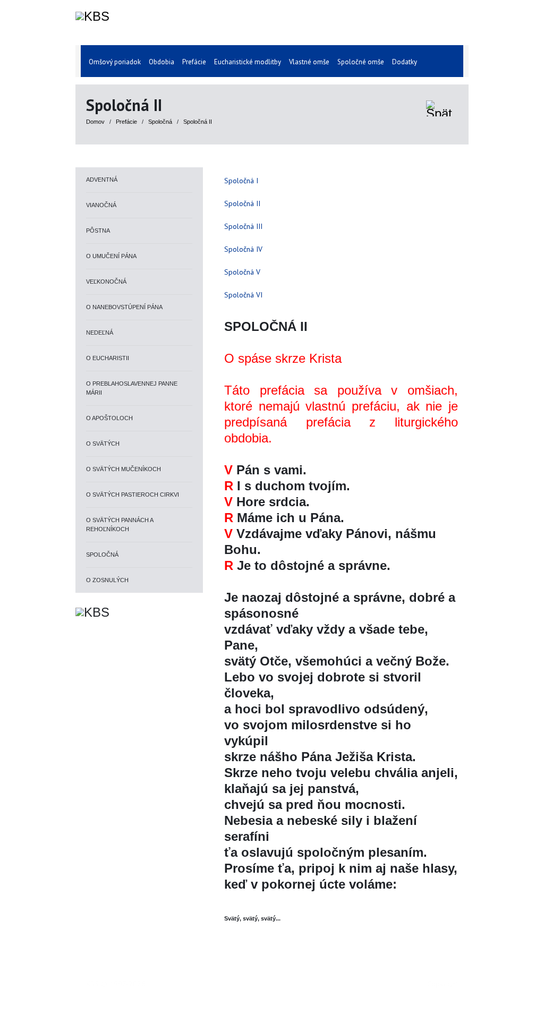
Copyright (442, 984)
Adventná (101, 179)
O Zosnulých (107, 580)
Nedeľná (99, 332)
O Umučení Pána (111, 256)
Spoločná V (242, 272)
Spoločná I (241, 180)
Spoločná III (243, 226)
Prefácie (127, 121)
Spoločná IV (243, 249)
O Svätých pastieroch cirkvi (132, 494)
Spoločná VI (243, 295)
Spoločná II (197, 121)
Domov (95, 121)
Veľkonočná (106, 281)
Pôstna (98, 230)
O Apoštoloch (109, 418)
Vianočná (101, 205)
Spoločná (161, 121)
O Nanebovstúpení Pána (124, 307)
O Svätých (103, 443)
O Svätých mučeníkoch (123, 469)
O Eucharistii (107, 358)
